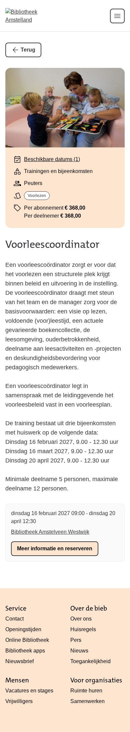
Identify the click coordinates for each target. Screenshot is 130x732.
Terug (28, 50)
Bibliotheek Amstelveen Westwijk (50, 532)
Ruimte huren (86, 690)
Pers (75, 640)
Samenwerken (87, 701)
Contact (14, 619)
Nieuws (79, 650)
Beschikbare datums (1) (52, 159)
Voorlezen (37, 195)
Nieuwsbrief (19, 661)
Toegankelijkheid (90, 661)
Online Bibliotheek (27, 640)
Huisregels (83, 629)
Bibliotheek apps (25, 650)
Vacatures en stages (29, 690)
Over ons (81, 619)
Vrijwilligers (19, 701)
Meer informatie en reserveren (54, 548)
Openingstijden (23, 629)
